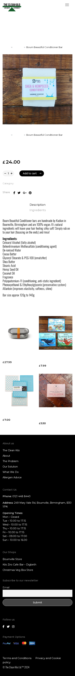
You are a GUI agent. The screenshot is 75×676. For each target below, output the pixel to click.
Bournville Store (12, 559)
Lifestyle (18, 47)
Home (6, 47)
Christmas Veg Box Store (18, 570)
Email (6, 587)
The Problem (10, 461)
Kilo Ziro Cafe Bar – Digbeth (19, 564)
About (6, 455)
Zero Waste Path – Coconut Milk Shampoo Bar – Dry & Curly (53, 416)
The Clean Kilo (11, 450)
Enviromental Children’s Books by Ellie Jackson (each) (54, 358)
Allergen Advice (12, 477)
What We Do (11, 472)
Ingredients (37, 210)
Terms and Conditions (17, 658)
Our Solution (10, 466)
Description (38, 204)
